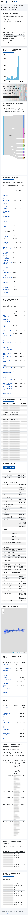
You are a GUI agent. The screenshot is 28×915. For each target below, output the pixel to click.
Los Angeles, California (5, 674)
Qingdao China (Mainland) (6, 726)
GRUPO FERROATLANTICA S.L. (7, 335)
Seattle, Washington (5, 686)
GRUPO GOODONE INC (10, 135)
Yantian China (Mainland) (6, 723)
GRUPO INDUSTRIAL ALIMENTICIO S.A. (7, 380)
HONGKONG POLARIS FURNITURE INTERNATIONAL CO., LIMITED (6, 203)
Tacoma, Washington (5, 682)
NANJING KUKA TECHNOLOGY (6, 235)
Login (25, 2)
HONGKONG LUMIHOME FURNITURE (6, 226)
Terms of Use (13, 913)
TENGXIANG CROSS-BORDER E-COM (7, 263)
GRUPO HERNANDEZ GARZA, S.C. (7, 372)
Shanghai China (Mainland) (6, 714)
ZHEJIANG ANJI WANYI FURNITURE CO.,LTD (7, 249)
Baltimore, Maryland (5, 691)
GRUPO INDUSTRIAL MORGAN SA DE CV (7, 392)
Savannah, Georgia (7, 668)
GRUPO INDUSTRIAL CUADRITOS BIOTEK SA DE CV (7, 388)
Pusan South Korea (7, 716)
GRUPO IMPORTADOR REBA (7, 376)
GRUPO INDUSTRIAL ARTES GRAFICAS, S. (7, 384)
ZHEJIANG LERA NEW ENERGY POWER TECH (6, 259)
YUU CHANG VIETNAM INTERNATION (6, 254)
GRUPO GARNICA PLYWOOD (7, 353)
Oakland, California (7, 679)
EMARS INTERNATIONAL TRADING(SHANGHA (7, 216)
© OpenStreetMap (18, 652)
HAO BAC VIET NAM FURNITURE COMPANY (7, 282)
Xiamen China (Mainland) (6, 719)
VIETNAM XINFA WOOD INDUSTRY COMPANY (7, 291)
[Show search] (21, 2)
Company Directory (8, 5)
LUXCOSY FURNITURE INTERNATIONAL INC (6, 211)
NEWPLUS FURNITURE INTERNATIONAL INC (6, 196)
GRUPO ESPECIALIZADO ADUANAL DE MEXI (7, 327)
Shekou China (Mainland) (6, 730)
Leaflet (13, 652)
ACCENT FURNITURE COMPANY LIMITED (7, 278)
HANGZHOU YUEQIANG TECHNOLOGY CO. (7, 244)
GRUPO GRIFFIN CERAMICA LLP (6, 361)
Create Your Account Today (11, 97)
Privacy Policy (5, 913)
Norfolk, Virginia (6, 688)
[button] (3, 610)
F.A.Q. (19, 913)
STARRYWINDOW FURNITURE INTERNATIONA (7, 221)
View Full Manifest (9, 467)
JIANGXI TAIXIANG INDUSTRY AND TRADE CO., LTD (7, 274)
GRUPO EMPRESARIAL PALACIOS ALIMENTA (6, 317)
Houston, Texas (6, 677)
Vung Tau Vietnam (7, 711)
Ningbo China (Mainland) (6, 708)
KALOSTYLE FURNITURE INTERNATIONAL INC (6, 268)
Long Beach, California (5, 665)
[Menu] (2, 2)
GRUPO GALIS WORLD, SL (6, 346)
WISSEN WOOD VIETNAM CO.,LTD (7, 286)
